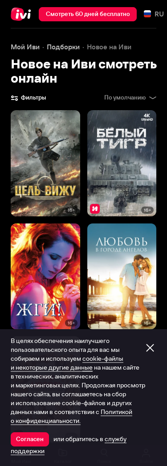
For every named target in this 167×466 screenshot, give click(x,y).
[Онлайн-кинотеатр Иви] (23, 14)
